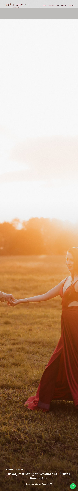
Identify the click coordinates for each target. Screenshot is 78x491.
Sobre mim (63, 5)
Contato (71, 5)
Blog (57, 5)
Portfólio (51, 5)
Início (44, 5)
